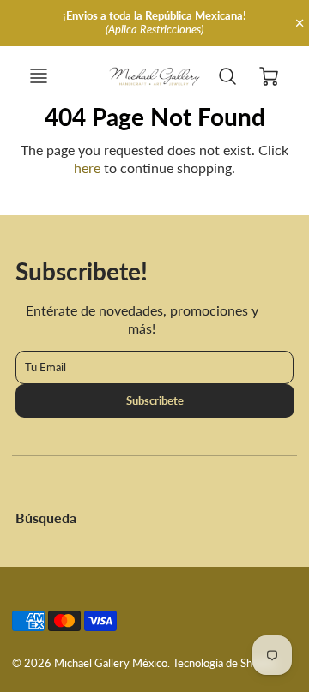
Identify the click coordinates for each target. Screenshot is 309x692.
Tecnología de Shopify (225, 663)
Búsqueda (45, 517)
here (87, 167)
